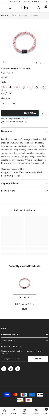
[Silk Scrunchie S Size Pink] (24, 283)
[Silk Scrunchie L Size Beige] (4, 87)
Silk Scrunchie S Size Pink (24, 304)
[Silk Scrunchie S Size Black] (36, 87)
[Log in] (38, 7)
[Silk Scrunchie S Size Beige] (30, 87)
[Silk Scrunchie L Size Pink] (17, 87)
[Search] (10, 8)
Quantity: (5, 98)
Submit (38, 359)
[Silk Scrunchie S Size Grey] (43, 87)
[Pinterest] (17, 368)
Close (47, 2)
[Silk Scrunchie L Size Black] (10, 87)
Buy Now (30, 113)
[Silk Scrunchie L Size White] (23, 87)
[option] (24, 42)
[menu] (2, 7)
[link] (43, 113)
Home (3, 15)
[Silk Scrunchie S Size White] (10, 92)
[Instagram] (10, 368)
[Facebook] (3, 368)
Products (12, 15)
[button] (40, 62)
